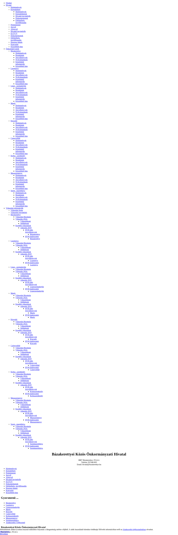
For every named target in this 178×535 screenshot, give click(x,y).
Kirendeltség (15, 9)
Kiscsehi (14, 121)
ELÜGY (14, 33)
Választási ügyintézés (19, 212)
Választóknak (25, 221)
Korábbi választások (23, 226)
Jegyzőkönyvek (21, 58)
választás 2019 (25, 228)
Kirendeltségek (21, 14)
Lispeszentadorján (37, 287)
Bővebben (4, 534)
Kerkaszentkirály (36, 391)
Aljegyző (14, 29)
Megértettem (5, 532)
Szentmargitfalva (36, 444)
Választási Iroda (17, 210)
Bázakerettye (16, 51)
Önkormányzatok (12, 49)
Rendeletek (19, 55)
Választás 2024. (21, 219)
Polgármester (16, 25)
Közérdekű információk (20, 63)
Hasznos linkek (16, 42)
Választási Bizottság (23, 217)
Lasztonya (15, 68)
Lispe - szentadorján (18, 86)
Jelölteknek (24, 223)
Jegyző (13, 27)
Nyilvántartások (21, 60)
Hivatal (8, 5)
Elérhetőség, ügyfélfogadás (20, 21)
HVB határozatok (32, 236)
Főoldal (9, 3)
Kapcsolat (14, 44)
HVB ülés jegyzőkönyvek (31, 231)
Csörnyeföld (15, 138)
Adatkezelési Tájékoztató (15, 523)
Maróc (13, 103)
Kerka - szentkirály (18, 156)
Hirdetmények (16, 7)
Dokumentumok (21, 18)
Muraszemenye (16, 173)
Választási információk (14, 208)
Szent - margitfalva (18, 191)
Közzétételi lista (17, 47)
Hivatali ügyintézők (23, 16)
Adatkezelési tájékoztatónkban (134, 529)
